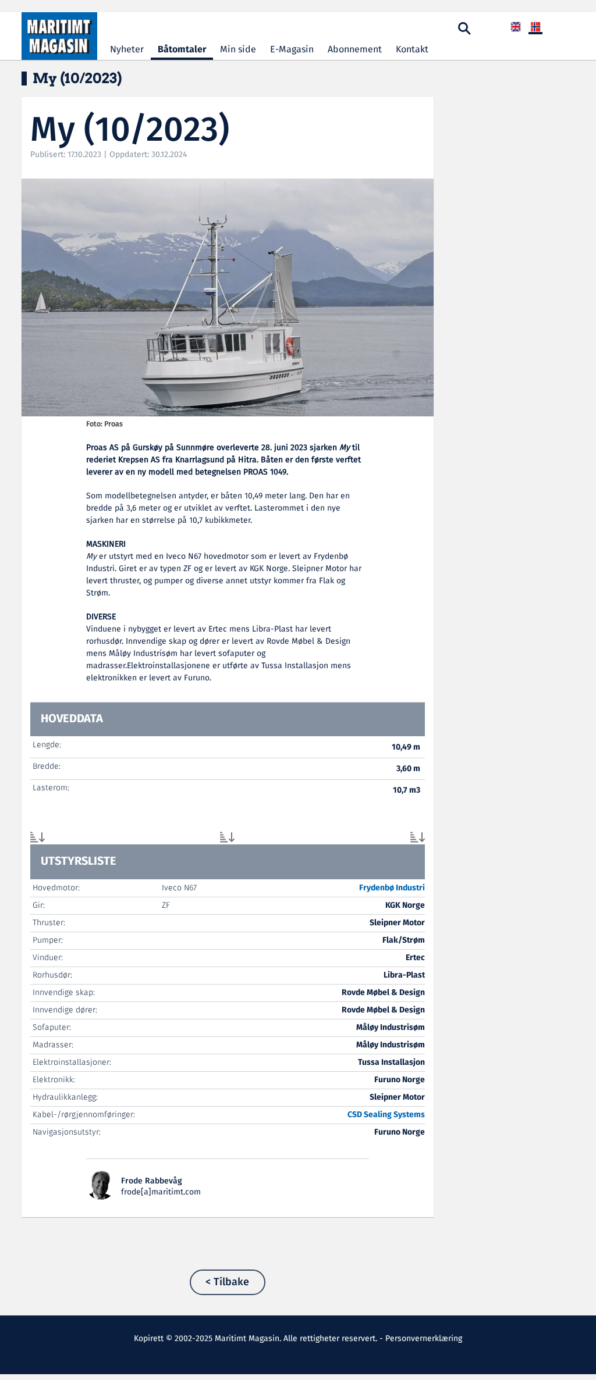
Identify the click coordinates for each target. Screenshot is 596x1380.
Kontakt (412, 49)
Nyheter (127, 49)
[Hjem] (59, 36)
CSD (354, 1114)
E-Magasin (292, 49)
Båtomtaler (182, 49)
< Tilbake (227, 1282)
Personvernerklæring (423, 1338)
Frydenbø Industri (392, 888)
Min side (238, 49)
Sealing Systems (394, 1114)
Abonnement (355, 49)
